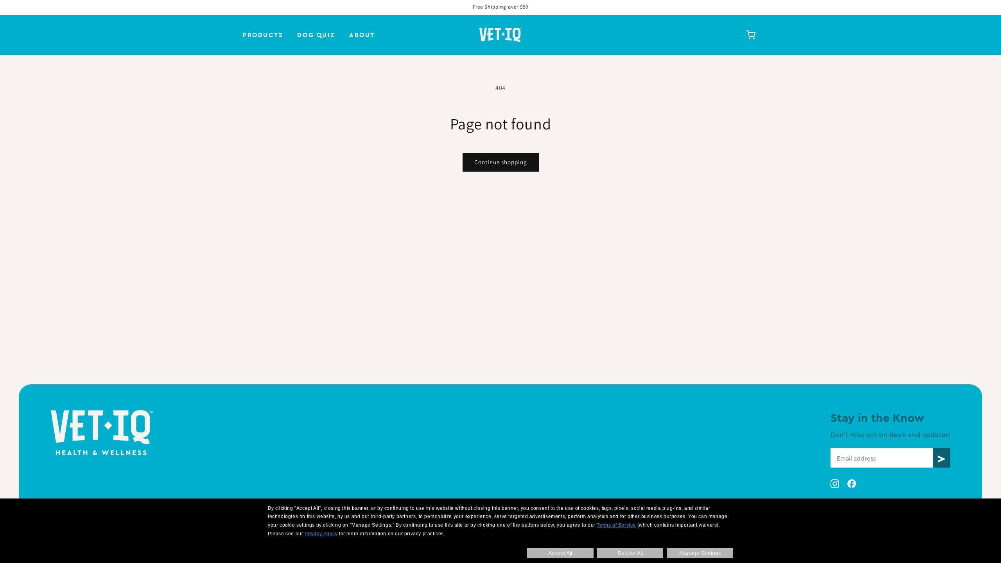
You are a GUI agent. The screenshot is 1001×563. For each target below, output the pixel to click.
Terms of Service (616, 525)
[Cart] (751, 35)
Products (262, 34)
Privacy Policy (321, 533)
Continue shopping (500, 162)
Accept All (560, 553)
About (362, 34)
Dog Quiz (316, 34)
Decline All (630, 553)
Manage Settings (700, 553)
